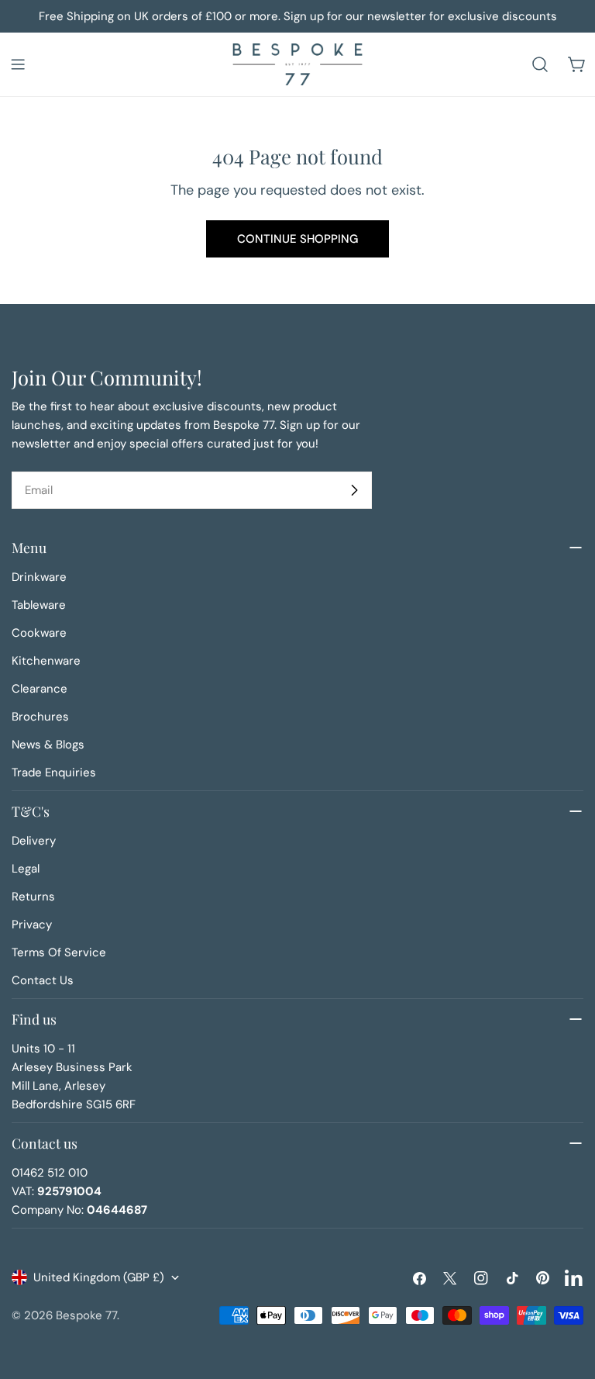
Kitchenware (46, 661)
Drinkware (39, 577)
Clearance (39, 688)
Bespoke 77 (86, 1315)
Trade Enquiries (54, 772)
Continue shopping (297, 239)
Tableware (39, 605)
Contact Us (43, 980)
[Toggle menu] (17, 64)
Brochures (40, 716)
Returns (33, 896)
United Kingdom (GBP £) (98, 1277)
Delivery (34, 840)
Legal (26, 868)
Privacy (32, 924)
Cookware (39, 633)
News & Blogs (48, 744)
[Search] (539, 64)
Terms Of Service (59, 952)
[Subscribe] (354, 490)
